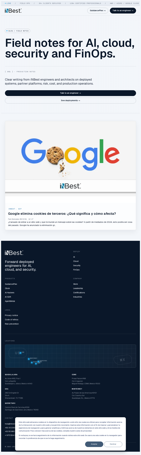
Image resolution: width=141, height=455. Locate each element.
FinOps (76, 269)
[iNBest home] (13, 11)
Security (77, 265)
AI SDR (8, 297)
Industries (77, 297)
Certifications (79, 292)
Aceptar (94, 444)
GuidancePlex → (98, 10)
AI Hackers (9, 292)
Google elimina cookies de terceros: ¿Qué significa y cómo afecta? (62, 213)
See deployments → (70, 100)
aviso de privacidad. (84, 431)
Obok (7, 288)
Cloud (75, 261)
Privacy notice (11, 315)
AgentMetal (10, 301)
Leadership (78, 288)
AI (74, 257)
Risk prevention (12, 324)
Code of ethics (11, 319)
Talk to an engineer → (122, 10)
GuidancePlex (11, 284)
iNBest (12, 209)
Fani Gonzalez (13, 219)
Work (75, 284)
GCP (20, 209)
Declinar (113, 444)
